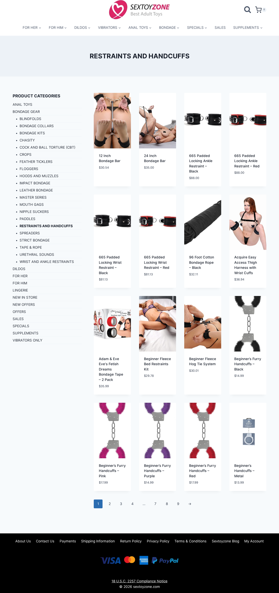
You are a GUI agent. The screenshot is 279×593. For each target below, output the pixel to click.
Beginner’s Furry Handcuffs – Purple (157, 471)
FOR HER (20, 276)
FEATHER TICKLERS (36, 162)
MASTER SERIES (33, 197)
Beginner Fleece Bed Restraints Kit (157, 364)
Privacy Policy (158, 541)
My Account (254, 541)
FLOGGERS (29, 169)
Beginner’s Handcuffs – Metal (244, 471)
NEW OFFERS (24, 305)
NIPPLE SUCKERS (34, 212)
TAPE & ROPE (31, 247)
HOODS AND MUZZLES (39, 176)
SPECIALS (21, 326)
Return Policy (131, 541)
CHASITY (27, 140)
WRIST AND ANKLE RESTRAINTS (47, 262)
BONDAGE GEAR (26, 112)
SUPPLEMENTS (25, 333)
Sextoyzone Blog (225, 541)
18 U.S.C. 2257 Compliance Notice (139, 581)
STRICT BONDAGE (35, 240)
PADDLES (27, 219)
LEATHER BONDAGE (36, 190)
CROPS (25, 154)
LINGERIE (20, 290)
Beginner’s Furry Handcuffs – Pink (112, 471)
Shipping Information (98, 541)
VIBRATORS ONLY (27, 340)
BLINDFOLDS (30, 119)
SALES (220, 28)
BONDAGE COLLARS (37, 126)
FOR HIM (20, 283)
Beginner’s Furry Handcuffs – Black (247, 364)
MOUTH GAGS (32, 204)
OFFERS (19, 312)
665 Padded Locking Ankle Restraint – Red (247, 161)
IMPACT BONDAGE (35, 183)
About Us (23, 541)
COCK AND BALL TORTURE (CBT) (47, 147)
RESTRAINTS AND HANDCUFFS (46, 226)
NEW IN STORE (25, 297)
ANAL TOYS (22, 104)
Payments (68, 541)
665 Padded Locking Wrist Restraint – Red (156, 262)
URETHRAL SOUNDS (37, 255)
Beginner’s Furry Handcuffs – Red (202, 471)
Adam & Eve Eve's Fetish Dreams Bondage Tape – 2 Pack (111, 369)
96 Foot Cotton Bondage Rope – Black (201, 262)
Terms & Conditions (190, 541)
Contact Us (45, 541)
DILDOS (19, 269)
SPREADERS (30, 233)
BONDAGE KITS (32, 133)
